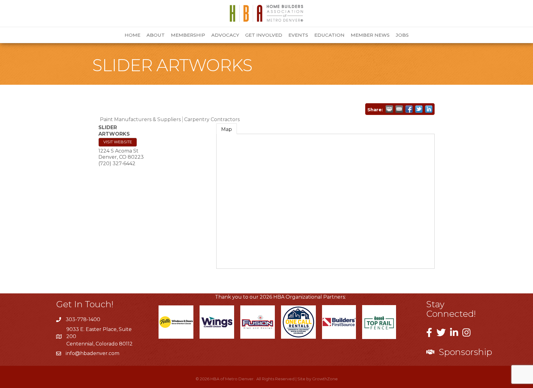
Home (132, 35)
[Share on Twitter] (419, 109)
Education (329, 35)
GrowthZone (325, 378)
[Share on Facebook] (409, 109)
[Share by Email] (399, 109)
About (156, 35)
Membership (188, 35)
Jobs (402, 35)
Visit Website (117, 142)
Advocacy (225, 35)
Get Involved (263, 35)
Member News (370, 35)
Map (226, 129)
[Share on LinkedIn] (428, 109)
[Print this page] (389, 109)
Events (298, 35)
